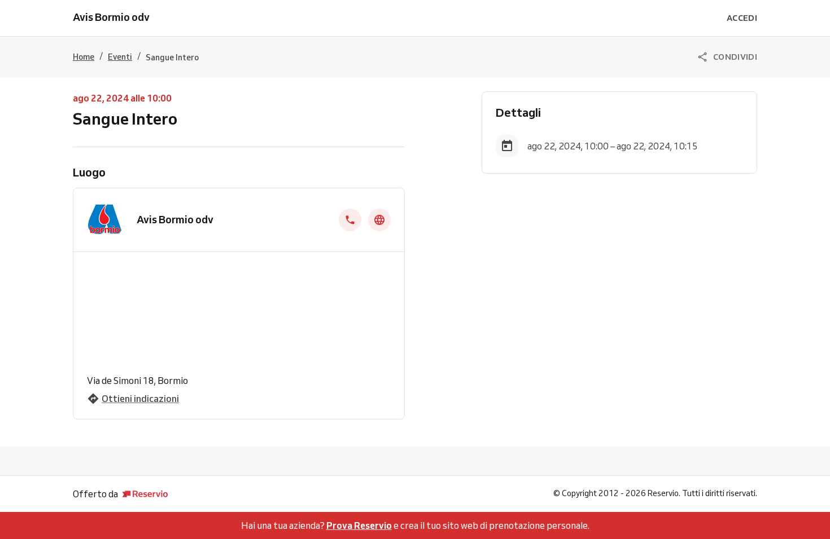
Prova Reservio (359, 525)
